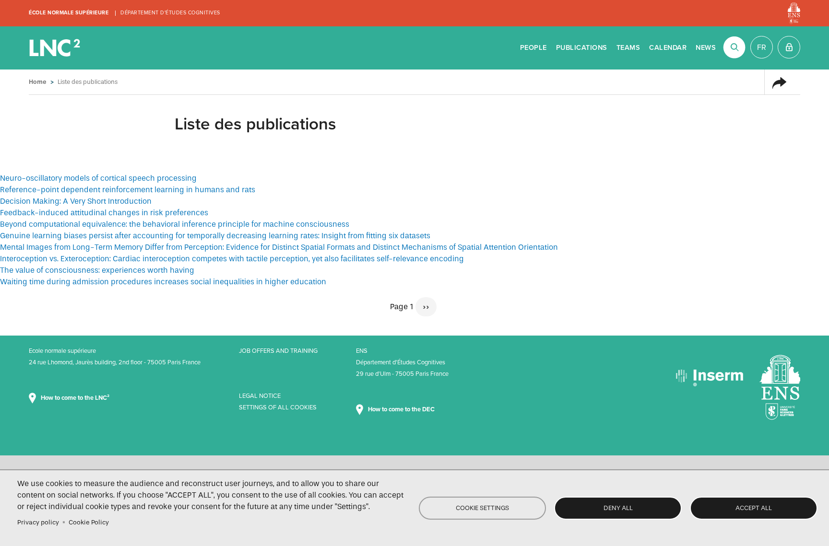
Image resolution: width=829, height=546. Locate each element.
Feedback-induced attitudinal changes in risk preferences (104, 212)
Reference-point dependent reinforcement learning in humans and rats (127, 189)
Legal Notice (260, 396)
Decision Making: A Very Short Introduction (76, 201)
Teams (628, 48)
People (533, 48)
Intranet (789, 47)
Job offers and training (278, 351)
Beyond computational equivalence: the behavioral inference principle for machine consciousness (174, 224)
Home (38, 81)
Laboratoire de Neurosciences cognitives (56, 48)
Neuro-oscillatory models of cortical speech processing (98, 178)
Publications (581, 48)
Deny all (618, 508)
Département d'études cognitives (170, 13)
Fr (761, 47)
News (706, 48)
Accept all (753, 508)
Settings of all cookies (278, 407)
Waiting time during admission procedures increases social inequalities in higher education (163, 281)
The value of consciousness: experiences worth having (97, 270)
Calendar (668, 48)
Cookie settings (482, 508)
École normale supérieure (68, 13)
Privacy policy (38, 522)
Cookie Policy (89, 522)
